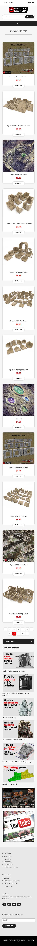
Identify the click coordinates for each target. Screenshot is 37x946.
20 (18, 634)
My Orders (7, 859)
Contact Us (7, 878)
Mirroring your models (9, 784)
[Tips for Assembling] (18, 707)
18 (9, 634)
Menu (18, 24)
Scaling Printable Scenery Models (13, 671)
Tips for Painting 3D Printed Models (14, 740)
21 (22, 634)
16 (27, 629)
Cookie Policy (8, 864)
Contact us (5, 899)
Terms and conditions (11, 883)
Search (29, 17)
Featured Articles (10, 647)
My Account (9, 2)
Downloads (7, 862)
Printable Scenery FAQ (11, 867)
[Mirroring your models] (18, 773)
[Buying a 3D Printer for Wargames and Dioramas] (18, 683)
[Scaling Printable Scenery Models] (18, 660)
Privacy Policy (8, 886)
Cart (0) (31, 2)
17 (31, 629)
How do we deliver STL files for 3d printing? (16, 762)
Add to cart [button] (18, 86)
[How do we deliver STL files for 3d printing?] (18, 751)
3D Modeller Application (12, 881)
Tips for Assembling (9, 718)
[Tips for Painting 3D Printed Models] (18, 729)
